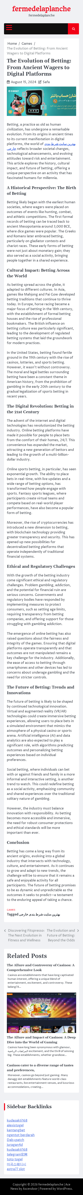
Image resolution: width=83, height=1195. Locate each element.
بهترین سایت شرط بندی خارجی (39, 914)
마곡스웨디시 (16, 1164)
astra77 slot (16, 1169)
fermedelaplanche (41, 9)
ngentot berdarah (21, 1135)
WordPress (64, 1189)
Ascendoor (30, 1189)
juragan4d (15, 1145)
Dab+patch (15, 1140)
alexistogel (15, 1125)
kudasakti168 (17, 1120)
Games (11, 909)
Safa (46, 82)
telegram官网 (17, 1154)
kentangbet (16, 1130)
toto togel (15, 1159)
